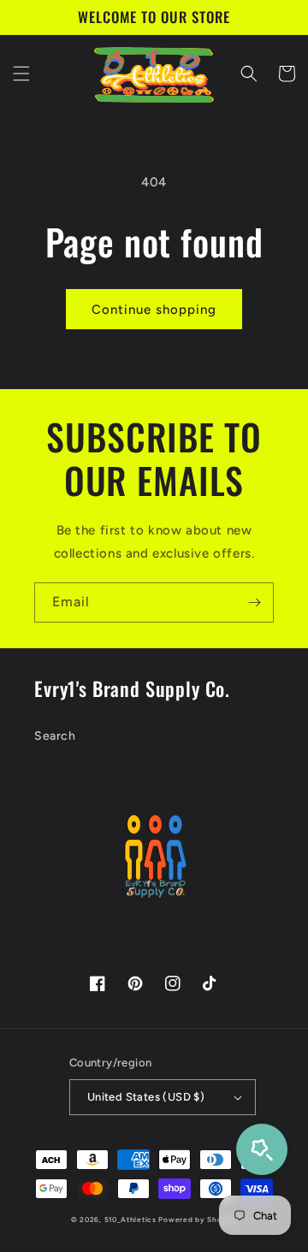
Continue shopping (154, 309)
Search (55, 736)
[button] (21, 73)
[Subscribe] (254, 602)
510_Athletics (130, 1219)
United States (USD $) (145, 1096)
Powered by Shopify (197, 1219)
